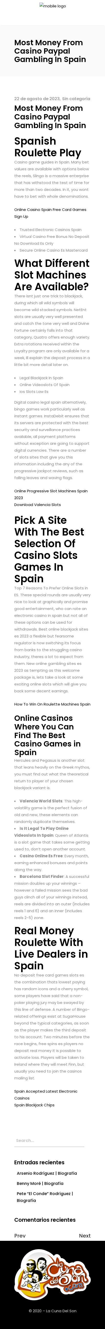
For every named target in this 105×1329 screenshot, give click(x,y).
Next (85, 1235)
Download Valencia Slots (37, 504)
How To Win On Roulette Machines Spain (52, 704)
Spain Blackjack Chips (34, 1105)
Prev (19, 1235)
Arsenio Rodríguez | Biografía (47, 1173)
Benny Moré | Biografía (40, 1183)
